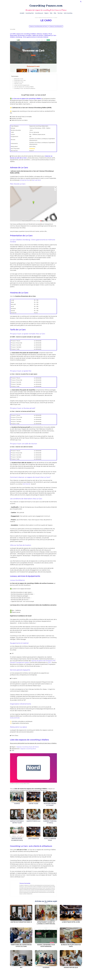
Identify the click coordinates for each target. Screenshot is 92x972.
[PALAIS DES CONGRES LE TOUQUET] (50, 796)
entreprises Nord (25, 180)
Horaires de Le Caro (18, 82)
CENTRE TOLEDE (33, 803)
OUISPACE (17, 803)
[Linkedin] (64, 29)
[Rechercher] (81, 1)
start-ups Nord (36, 180)
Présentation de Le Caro (20, 80)
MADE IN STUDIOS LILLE (33, 821)
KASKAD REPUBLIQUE (71, 967)
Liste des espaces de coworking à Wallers (24, 86)
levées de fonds (14, 718)
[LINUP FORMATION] (33, 831)
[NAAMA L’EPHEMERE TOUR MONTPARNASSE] (46, 935)
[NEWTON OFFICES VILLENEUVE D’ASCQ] (17, 831)
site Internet (26, 484)
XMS (49, 662)
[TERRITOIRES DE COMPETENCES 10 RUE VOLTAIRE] (21, 935)
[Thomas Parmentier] (15, 888)
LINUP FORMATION (33, 838)
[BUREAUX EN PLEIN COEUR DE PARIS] (71, 935)
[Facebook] (58, 29)
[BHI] (21, 958)
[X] (61, 29)
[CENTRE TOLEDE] (33, 796)
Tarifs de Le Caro (18, 83)
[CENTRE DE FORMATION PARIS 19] (21, 912)
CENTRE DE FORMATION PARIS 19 (21, 922)
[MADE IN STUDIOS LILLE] (33, 814)
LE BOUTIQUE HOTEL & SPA (71, 922)
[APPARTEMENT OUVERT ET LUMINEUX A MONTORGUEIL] (46, 912)
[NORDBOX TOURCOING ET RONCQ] (50, 814)
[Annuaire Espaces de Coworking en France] (46, 6)
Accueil (36, 17)
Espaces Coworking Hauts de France (46, 17)
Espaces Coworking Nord (56, 26)
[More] (71, 29)
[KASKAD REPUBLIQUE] (71, 958)
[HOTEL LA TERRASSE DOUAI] (50, 831)
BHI (21, 967)
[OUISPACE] (17, 796)
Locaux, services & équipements (21, 85)
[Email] (67, 29)
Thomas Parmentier (24, 883)
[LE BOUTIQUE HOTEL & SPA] (71, 912)
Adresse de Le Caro (18, 78)
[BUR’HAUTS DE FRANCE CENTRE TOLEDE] (17, 814)
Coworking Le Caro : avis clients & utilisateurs (24, 88)
